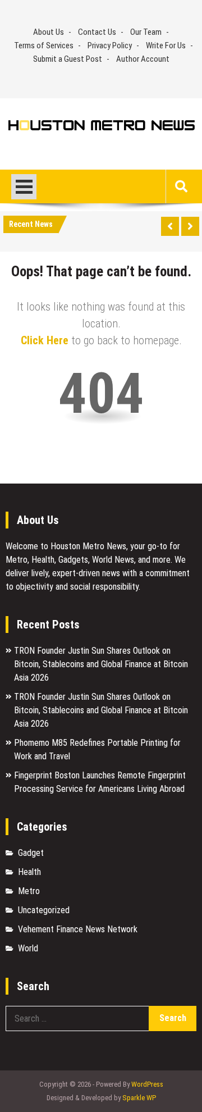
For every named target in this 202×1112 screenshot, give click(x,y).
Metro (29, 891)
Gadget (31, 852)
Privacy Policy (110, 45)
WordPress (147, 1084)
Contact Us (97, 32)
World (28, 948)
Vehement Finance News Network (77, 929)
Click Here (44, 340)
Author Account (142, 59)
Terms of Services (44, 45)
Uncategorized (44, 910)
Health (29, 872)
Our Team (146, 32)
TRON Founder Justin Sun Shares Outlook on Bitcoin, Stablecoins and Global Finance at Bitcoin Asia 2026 (101, 664)
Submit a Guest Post (67, 59)
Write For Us (166, 45)
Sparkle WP (139, 1097)
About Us (48, 32)
